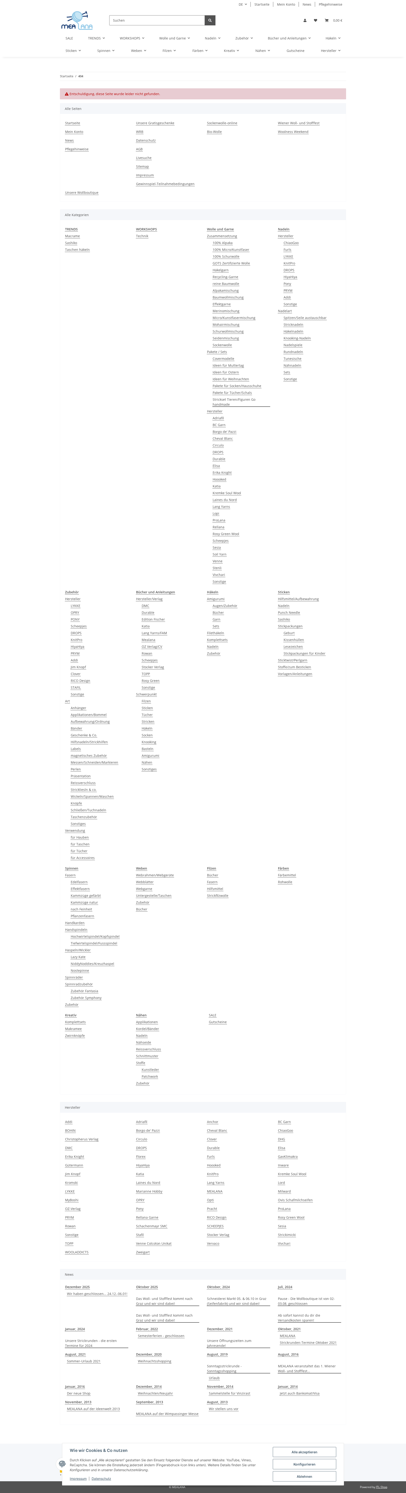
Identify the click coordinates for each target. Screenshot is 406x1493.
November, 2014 (220, 1386)
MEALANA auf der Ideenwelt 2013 (93, 1409)
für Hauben (80, 837)
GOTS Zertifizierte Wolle (231, 263)
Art (67, 701)
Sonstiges (78, 823)
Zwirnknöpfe (75, 1035)
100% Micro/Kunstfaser (231, 249)
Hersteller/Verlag (149, 599)
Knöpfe (76, 803)
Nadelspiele (293, 345)
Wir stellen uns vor (223, 1409)
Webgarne (144, 888)
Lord (281, 1182)
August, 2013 (217, 1402)
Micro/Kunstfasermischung (234, 317)
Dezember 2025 (77, 1287)
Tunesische (292, 358)
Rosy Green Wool (226, 534)
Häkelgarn (221, 270)
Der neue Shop (78, 1393)
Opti (210, 1200)
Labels (76, 748)
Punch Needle (289, 612)
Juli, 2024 (285, 1287)
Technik (142, 236)
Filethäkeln (215, 633)
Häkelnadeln (293, 331)
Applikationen (147, 1022)
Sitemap (142, 166)
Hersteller (215, 411)
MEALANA (215, 1191)
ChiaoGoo (291, 243)
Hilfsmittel (215, 888)
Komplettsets (217, 640)
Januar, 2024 (75, 1329)
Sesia (217, 547)
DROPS (218, 452)
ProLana (219, 520)
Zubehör (213, 653)
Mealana (148, 640)
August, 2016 (288, 1354)
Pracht (212, 1208)
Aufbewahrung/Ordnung (90, 721)
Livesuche (144, 158)
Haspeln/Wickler (78, 950)
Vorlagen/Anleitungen (295, 674)
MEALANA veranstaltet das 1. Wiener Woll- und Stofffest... (307, 1368)
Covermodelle (223, 358)
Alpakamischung (226, 290)
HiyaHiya (290, 277)
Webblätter (145, 882)
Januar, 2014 (288, 1386)
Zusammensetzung (222, 236)
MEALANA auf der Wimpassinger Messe (167, 1413)
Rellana (218, 527)
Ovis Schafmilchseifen (295, 1200)
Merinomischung (226, 311)
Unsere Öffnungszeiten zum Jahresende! (229, 1343)
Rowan (147, 653)
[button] (305, 20)
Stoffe (140, 1063)
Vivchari (219, 574)
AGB (139, 149)
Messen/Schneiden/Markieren (94, 762)
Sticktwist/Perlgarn (292, 660)
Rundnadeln (293, 352)
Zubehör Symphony (86, 997)
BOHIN (70, 1130)
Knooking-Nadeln (297, 338)
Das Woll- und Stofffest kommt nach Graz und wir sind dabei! (164, 1301)
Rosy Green (151, 680)
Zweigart (143, 1252)
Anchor (212, 1122)
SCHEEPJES (215, 1226)
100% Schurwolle (226, 256)
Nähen (147, 762)
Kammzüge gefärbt (86, 895)
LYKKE (288, 256)
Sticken (147, 708)
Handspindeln (76, 929)
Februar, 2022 (147, 1329)
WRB (139, 131)
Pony (287, 283)
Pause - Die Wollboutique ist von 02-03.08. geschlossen (306, 1301)
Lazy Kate (78, 957)
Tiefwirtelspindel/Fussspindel (94, 943)
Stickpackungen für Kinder (304, 653)
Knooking (149, 742)
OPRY (75, 612)
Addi (287, 297)
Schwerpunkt (146, 694)
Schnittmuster (147, 1056)
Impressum (78, 1479)
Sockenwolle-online (222, 123)
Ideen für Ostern (226, 372)
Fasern (70, 875)
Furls (287, 249)
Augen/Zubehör (225, 605)
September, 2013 (149, 1402)
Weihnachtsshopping (154, 1361)
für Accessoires (83, 857)
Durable (219, 459)
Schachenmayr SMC (151, 1226)
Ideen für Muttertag (228, 365)
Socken (147, 735)
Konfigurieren (304, 1464)
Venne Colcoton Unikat (154, 1243)
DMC (145, 605)
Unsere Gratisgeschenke (155, 123)
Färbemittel (287, 875)
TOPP (146, 674)
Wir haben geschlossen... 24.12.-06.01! (97, 1293)
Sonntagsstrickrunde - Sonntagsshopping (224, 1368)
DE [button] (241, 4)
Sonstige (219, 581)
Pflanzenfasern (82, 916)
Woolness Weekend (293, 131)
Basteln (147, 748)
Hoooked (219, 479)
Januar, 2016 (75, 1386)
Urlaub (214, 1378)
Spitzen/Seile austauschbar (305, 317)
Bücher (218, 612)
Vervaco (213, 1243)
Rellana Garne (147, 1217)
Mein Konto (286, 4)
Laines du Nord (225, 500)
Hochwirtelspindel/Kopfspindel (95, 936)
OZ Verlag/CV (152, 646)
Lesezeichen (293, 646)
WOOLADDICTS (77, 1252)
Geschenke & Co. (84, 735)
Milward (284, 1191)
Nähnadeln (292, 365)
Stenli (217, 568)
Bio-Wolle (214, 131)
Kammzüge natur (84, 902)
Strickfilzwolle (217, 895)
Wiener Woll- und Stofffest (299, 123)
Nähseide (143, 1042)
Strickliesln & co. (84, 789)
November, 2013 (78, 1402)
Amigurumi (150, 755)
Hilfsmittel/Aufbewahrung (298, 599)
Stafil (140, 1235)
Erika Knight (222, 472)
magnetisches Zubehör (89, 755)
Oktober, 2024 (218, 1287)
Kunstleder (150, 1069)
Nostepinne (80, 970)
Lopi (216, 513)
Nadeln (213, 646)
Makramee (73, 1028)
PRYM (288, 290)
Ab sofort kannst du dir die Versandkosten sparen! (299, 1317)
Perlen (76, 769)
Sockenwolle (222, 345)
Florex (140, 1156)
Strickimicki (287, 1235)
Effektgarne (222, 304)
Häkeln (147, 728)
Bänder (76, 728)
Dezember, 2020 (149, 1354)
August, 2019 (217, 1354)
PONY (75, 619)
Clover (76, 674)
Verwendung (75, 830)
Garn (216, 619)
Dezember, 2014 (149, 1386)
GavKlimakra (288, 1156)
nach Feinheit (81, 909)
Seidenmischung (226, 338)
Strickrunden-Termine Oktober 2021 (308, 1342)
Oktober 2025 (147, 1287)
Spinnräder (74, 977)
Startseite (261, 4)
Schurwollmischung (228, 331)
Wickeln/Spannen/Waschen (92, 796)
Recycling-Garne (225, 277)
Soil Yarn (219, 554)
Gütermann (74, 1165)
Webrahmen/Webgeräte (155, 875)
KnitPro (289, 263)
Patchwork (150, 1076)
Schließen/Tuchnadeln (88, 810)
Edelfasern (79, 882)
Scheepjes (221, 540)
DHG (281, 1139)
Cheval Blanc (223, 438)
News (307, 4)
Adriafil (218, 418)
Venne (218, 561)
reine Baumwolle (226, 283)
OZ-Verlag (73, 1208)
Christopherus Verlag (81, 1139)
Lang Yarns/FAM (154, 633)
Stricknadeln (293, 324)
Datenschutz (101, 1479)
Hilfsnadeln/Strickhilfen (89, 742)
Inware (283, 1165)
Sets (287, 372)
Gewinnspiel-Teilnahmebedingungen (165, 184)
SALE (212, 1015)
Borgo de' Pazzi (224, 431)
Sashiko (71, 243)
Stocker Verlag (153, 667)
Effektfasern (80, 888)
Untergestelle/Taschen (154, 895)
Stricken (148, 721)
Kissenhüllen (294, 640)
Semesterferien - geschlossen (161, 1336)
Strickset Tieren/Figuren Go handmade (234, 402)
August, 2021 (75, 1354)
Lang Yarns (221, 506)
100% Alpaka (223, 243)
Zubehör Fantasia (84, 991)
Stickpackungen (290, 626)
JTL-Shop (381, 1487)
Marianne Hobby (149, 1191)
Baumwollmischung (228, 297)
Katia (217, 486)
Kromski (71, 1182)
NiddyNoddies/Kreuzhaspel (92, 963)
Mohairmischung (226, 324)
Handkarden (75, 923)
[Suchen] (210, 20)
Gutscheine (218, 1022)
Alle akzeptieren (304, 1452)
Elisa (216, 465)
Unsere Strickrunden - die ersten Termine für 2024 (91, 1343)
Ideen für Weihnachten (231, 379)
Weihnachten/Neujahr (155, 1393)
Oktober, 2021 (289, 1329)
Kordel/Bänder (147, 1028)
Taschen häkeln (77, 249)
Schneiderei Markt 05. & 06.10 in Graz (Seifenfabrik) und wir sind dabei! (236, 1301)
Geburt (289, 633)
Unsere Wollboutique (81, 192)
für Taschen (80, 844)
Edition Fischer (153, 619)
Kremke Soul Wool (227, 493)
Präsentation (81, 776)
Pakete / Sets (217, 352)
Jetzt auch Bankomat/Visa (300, 1393)
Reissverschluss (83, 783)
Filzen (146, 701)
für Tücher (79, 851)
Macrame (72, 236)
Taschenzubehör (84, 817)
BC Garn (219, 425)
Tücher (147, 714)
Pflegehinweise (330, 4)
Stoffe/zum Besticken (294, 667)
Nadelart (285, 311)
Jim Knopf (78, 667)
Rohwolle (285, 882)
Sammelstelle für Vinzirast (229, 1393)
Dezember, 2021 (220, 1329)
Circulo (218, 445)
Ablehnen (304, 1476)
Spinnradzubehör (79, 984)
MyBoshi (71, 1200)
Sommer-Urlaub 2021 (84, 1361)
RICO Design (80, 680)
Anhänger (78, 708)
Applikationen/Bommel (89, 714)
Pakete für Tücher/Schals (232, 392)
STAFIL (76, 687)
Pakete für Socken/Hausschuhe (237, 386)
